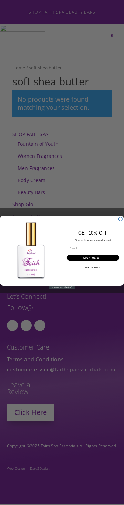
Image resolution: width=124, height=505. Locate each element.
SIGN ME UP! (93, 257)
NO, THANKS (93, 267)
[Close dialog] (120, 219)
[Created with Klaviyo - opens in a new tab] (62, 287)
